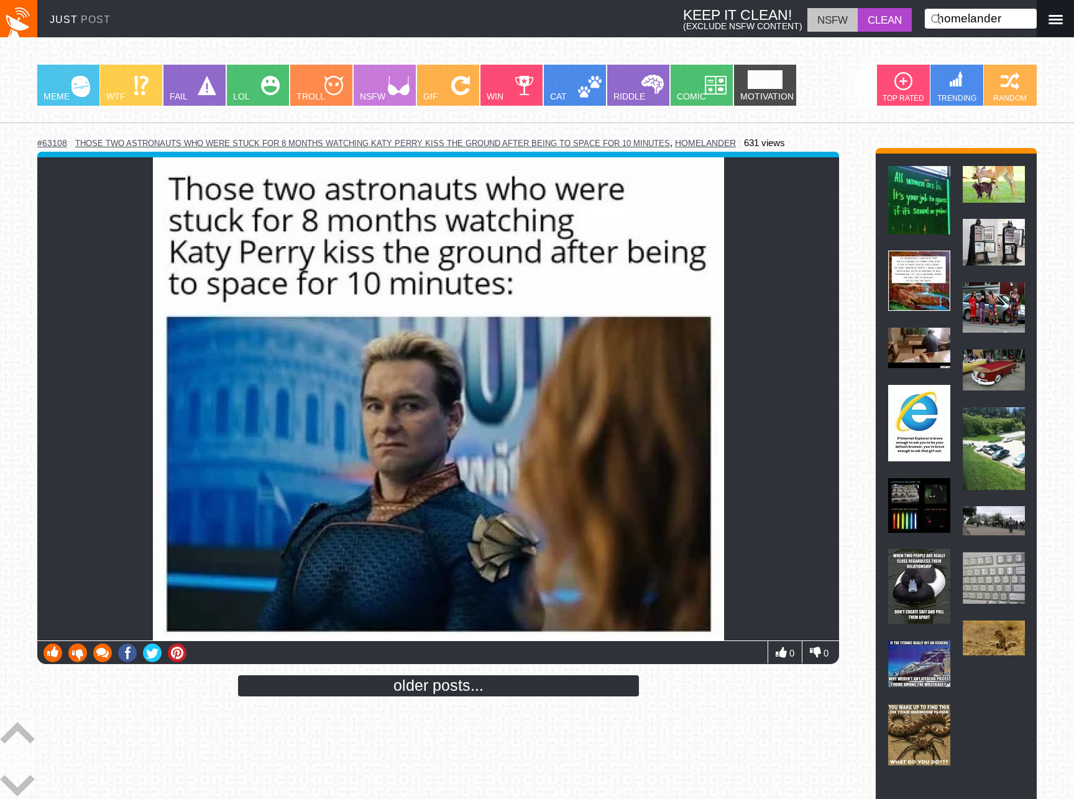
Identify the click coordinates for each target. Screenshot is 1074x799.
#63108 (52, 143)
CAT (558, 96)
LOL (241, 96)
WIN (495, 96)
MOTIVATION (767, 96)
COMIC (691, 96)
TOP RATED (903, 98)
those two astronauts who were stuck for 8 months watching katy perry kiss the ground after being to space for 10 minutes (372, 143)
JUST (80, 19)
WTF (116, 96)
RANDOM (1010, 98)
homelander (705, 143)
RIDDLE (629, 96)
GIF (430, 96)
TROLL (310, 96)
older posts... (438, 685)
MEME (57, 96)
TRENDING (956, 98)
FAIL (179, 96)
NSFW (372, 96)
